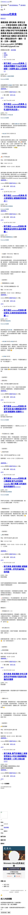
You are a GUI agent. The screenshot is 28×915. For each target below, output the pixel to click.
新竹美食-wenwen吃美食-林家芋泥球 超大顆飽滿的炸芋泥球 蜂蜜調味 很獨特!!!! (15, 409)
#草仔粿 (10, 329)
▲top (2, 97)
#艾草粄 (4, 356)
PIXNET (7, 890)
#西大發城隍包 (9, 206)
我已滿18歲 (3, 912)
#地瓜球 (4, 133)
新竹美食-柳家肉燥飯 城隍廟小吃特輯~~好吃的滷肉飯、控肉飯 (15, 569)
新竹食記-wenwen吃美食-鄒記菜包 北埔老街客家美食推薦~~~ (15, 313)
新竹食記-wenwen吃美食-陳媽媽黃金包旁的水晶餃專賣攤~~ (15, 229)
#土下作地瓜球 (9, 114)
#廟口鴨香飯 (9, 491)
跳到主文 (3, 18)
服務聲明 (17, 892)
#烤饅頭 (10, 85)
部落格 (5, 55)
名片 (5, 57)
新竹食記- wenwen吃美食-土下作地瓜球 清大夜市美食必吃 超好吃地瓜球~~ (15, 107)
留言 (14, 92)
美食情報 (13, 50)
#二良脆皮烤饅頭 (10, 76)
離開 (9, 912)
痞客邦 (11, 92)
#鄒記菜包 (8, 320)
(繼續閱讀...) (4, 88)
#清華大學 (16, 123)
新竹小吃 (12, 95)
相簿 (5, 53)
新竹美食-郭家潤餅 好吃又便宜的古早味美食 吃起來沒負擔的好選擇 (15, 676)
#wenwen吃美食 (5, 79)
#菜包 (12, 341)
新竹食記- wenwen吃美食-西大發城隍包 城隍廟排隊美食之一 (15, 198)
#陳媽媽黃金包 (9, 237)
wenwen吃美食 (9, 14)
